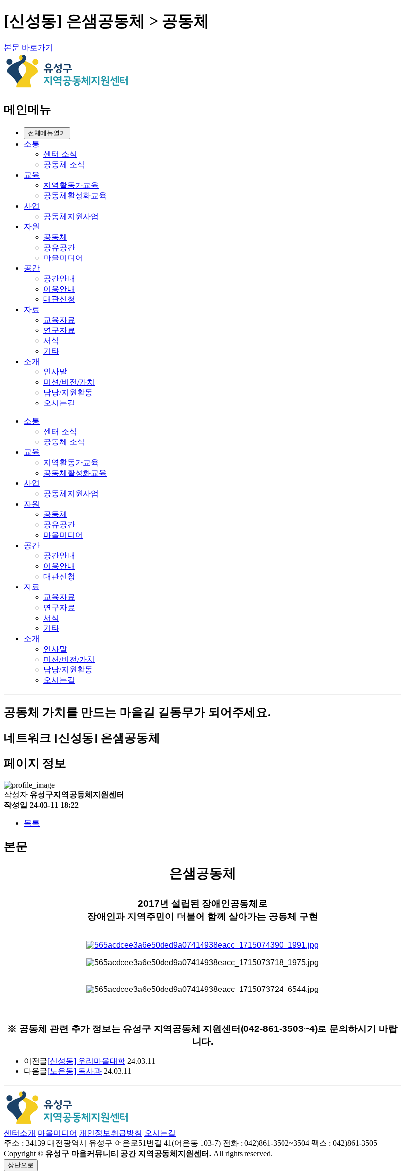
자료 (32, 309)
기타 (51, 351)
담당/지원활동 (68, 392)
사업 (32, 206)
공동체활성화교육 (75, 195)
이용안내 (59, 289)
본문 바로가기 (28, 47)
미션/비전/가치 (69, 382)
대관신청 (59, 299)
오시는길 (59, 403)
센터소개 (20, 1133)
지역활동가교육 (71, 185)
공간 (32, 268)
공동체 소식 (64, 164)
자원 (32, 226)
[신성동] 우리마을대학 (86, 1061)
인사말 (55, 371)
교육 (32, 175)
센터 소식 (60, 154)
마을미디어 (63, 258)
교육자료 (59, 320)
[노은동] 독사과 (74, 1071)
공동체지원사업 (71, 216)
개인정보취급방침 (110, 1133)
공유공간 (59, 247)
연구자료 (59, 330)
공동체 (55, 237)
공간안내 (59, 278)
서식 (51, 340)
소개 (32, 361)
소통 (32, 144)
